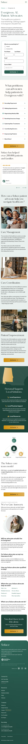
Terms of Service (10, 736)
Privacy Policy (3, 736)
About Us (3, 705)
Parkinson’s (4, 593)
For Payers (3, 717)
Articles (3, 690)
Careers (3, 710)
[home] (4, 2)
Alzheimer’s (15, 588)
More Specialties (16, 596)
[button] (25, 2)
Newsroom (3, 712)
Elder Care (3, 588)
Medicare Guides (5, 692)
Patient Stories (4, 707)
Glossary (3, 697)
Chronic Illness (15, 590)
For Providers (4, 715)
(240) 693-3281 (4, 681)
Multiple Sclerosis (5, 590)
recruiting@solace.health (6, 726)
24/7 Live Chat (4, 679)
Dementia (3, 596)
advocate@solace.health (6, 730)
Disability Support (16, 593)
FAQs (2, 695)
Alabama (3, 8)
